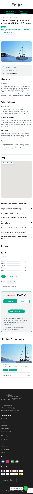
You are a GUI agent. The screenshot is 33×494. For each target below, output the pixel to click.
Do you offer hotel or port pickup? (11, 209)
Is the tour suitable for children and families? (15, 228)
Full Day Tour (12, 370)
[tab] (10, 301)
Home (3, 17)
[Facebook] (3, 461)
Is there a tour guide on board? (10, 213)
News (3, 452)
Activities (4, 425)
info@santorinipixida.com (11, 411)
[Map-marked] (17, 461)
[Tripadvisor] (12, 461)
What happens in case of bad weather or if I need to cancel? (14, 222)
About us (4, 443)
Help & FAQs (5, 440)
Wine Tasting (5, 428)
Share (5, 39)
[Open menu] (5, 4)
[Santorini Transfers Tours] (16, 4)
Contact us (4, 446)
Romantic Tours (6, 431)
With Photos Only (12, 276)
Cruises (4, 27)
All (3, 276)
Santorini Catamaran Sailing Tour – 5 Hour (16, 367)
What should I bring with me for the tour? (13, 232)
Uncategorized (14, 17)
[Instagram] (7, 461)
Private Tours (5, 419)
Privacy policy (5, 449)
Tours (7, 17)
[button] (10, 12)
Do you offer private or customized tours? (14, 217)
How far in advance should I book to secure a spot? (14, 237)
